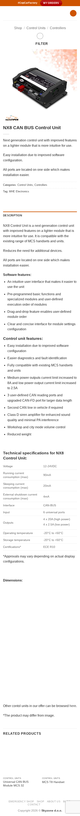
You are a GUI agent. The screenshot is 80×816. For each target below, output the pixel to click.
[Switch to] (45, 804)
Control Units (36, 28)
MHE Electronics (19, 191)
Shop (18, 28)
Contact (34, 804)
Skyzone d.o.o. (51, 810)
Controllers (58, 28)
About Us (54, 801)
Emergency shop (21, 801)
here (73, 706)
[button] (73, 13)
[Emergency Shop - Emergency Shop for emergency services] (35, 13)
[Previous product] (40, 36)
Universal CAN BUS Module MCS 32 (16, 783)
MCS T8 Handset (53, 782)
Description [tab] (12, 215)
